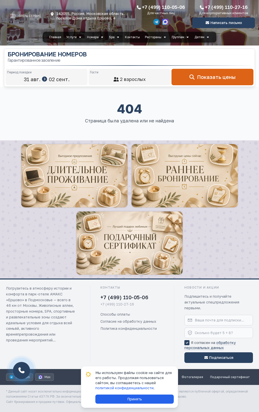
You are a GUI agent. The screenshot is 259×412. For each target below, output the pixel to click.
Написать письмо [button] (226, 22)
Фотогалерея (192, 377)
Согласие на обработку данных (128, 321)
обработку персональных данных (210, 345)
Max (48, 377)
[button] (74, 175)
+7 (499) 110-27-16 (226, 7)
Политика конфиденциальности (128, 328)
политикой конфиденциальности (124, 388)
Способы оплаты (115, 314)
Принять (134, 399)
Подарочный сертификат (230, 377)
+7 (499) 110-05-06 (163, 7)
